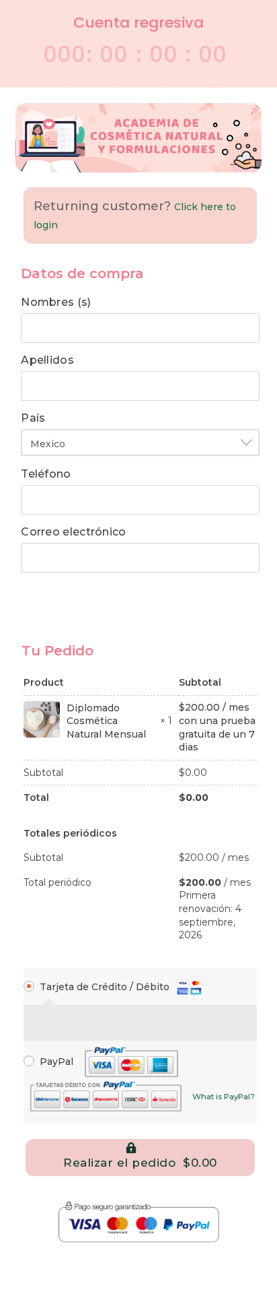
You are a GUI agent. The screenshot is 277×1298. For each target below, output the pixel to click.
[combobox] (140, 442)
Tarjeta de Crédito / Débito (106, 987)
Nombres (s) (59, 302)
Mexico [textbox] (47, 444)
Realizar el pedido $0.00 (140, 1162)
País (36, 418)
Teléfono (49, 474)
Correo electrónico (77, 532)
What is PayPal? (223, 1096)
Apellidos (51, 360)
